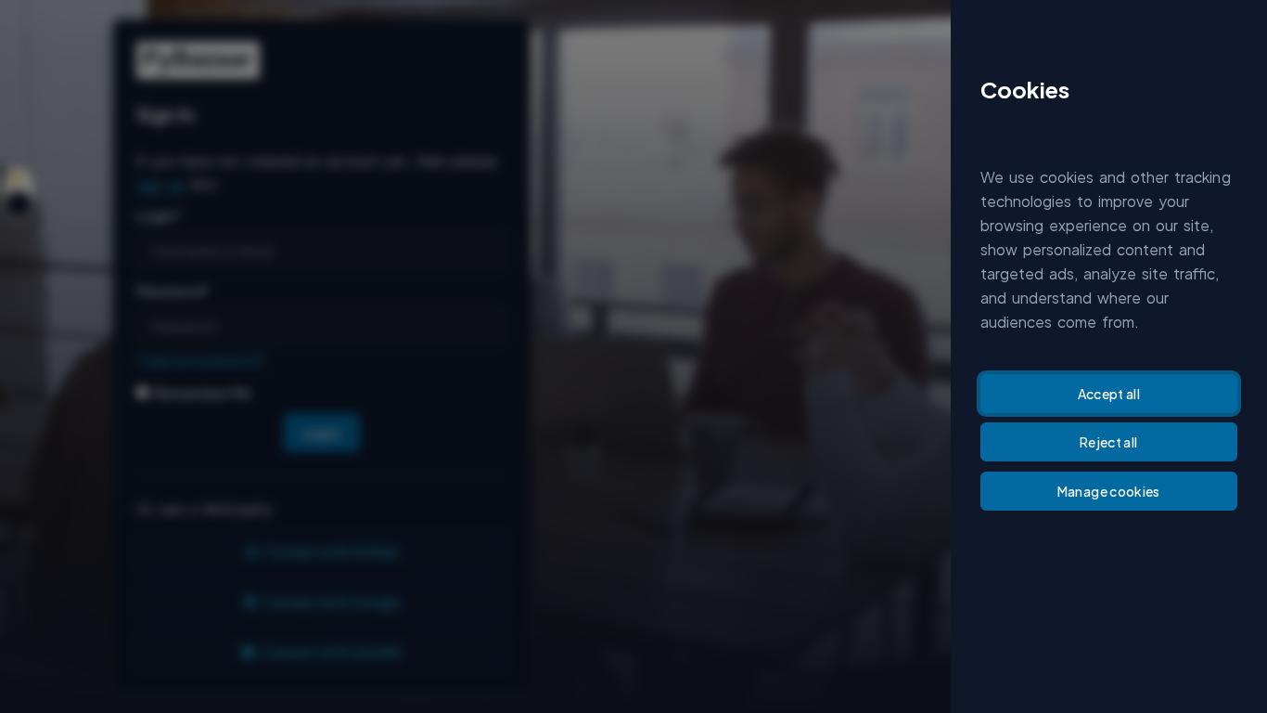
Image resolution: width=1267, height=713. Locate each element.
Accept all (1109, 393)
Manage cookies (1108, 491)
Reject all (1109, 442)
